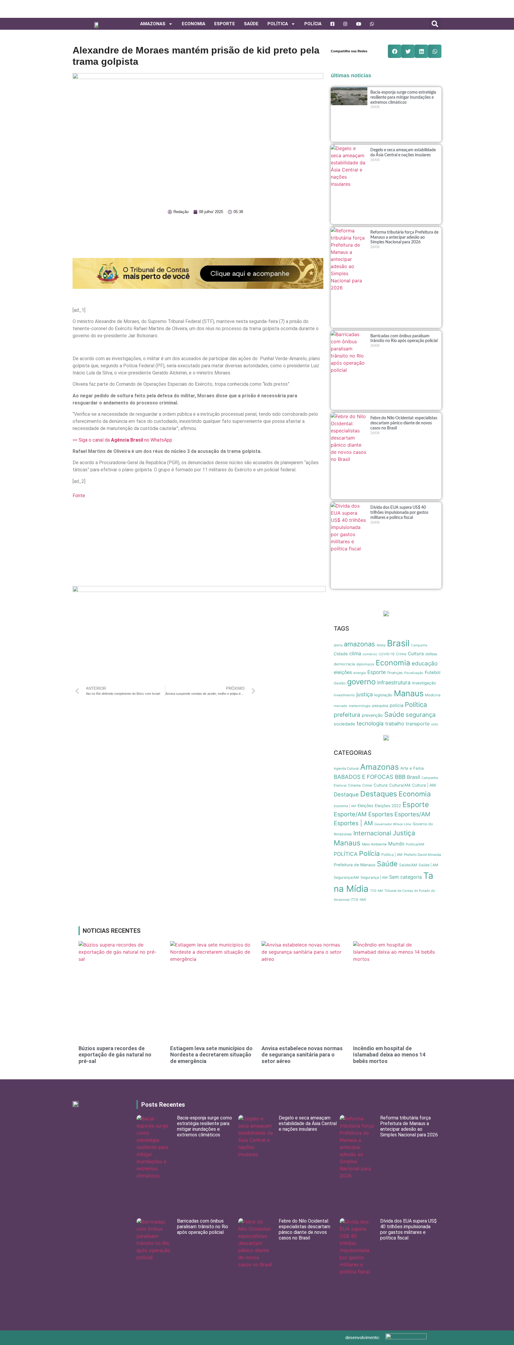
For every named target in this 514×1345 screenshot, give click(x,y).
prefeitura (347, 714)
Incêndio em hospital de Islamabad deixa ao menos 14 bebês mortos (389, 1054)
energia (359, 673)
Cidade (341, 653)
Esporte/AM (350, 814)
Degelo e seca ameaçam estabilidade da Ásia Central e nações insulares (308, 1123)
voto (434, 724)
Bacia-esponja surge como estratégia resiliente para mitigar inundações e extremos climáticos (403, 97)
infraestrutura (393, 682)
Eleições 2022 (388, 805)
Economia (193, 23)
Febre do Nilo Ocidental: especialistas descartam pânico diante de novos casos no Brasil (403, 423)
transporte (418, 724)
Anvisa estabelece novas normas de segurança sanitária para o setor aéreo (302, 1054)
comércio (370, 654)
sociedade (344, 724)
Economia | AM (345, 806)
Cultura (416, 653)
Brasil (398, 643)
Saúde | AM (428, 865)
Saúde (251, 23)
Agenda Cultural (346, 768)
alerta (338, 645)
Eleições (365, 805)
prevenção (372, 715)
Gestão (340, 683)
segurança (420, 714)
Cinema (354, 785)
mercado (340, 706)
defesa (431, 654)
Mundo (396, 844)
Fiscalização (413, 673)
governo (361, 681)
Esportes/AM (412, 814)
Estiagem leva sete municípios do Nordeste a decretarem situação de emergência (211, 1054)
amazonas (359, 644)
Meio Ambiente (374, 844)
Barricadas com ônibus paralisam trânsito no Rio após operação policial (202, 1226)
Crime (401, 654)
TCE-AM (376, 891)
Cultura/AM (399, 785)
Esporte (224, 23)
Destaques (378, 793)
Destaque (346, 794)
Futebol (433, 672)
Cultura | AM (424, 785)
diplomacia (365, 664)
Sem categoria (405, 877)
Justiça (404, 833)
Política (416, 704)
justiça (364, 694)
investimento (344, 695)
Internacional (372, 833)
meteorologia (360, 706)
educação (425, 663)
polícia (396, 705)
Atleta (381, 645)
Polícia (313, 23)
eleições (343, 672)
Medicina (433, 695)
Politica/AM (415, 844)
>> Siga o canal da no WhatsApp (122, 440)
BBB (400, 777)
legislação (383, 694)
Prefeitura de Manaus (354, 864)
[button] (435, 24)
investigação (424, 683)
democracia (344, 664)
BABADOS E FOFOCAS (363, 777)
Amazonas (152, 23)
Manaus (409, 693)
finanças (395, 672)
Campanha (419, 645)
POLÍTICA (277, 23)
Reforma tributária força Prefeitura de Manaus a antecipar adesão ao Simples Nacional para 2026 (404, 237)
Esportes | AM (353, 823)
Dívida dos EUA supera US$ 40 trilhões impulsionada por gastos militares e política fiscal (399, 512)
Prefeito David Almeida (422, 855)
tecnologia (370, 723)
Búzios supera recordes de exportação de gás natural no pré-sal (115, 1054)
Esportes (380, 814)
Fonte (79, 495)
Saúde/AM (408, 865)
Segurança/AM (346, 877)
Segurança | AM (374, 877)
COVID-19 (386, 654)
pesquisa (380, 705)
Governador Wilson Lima (392, 824)
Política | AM (391, 854)
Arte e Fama (412, 768)
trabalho (394, 724)
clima (355, 653)
